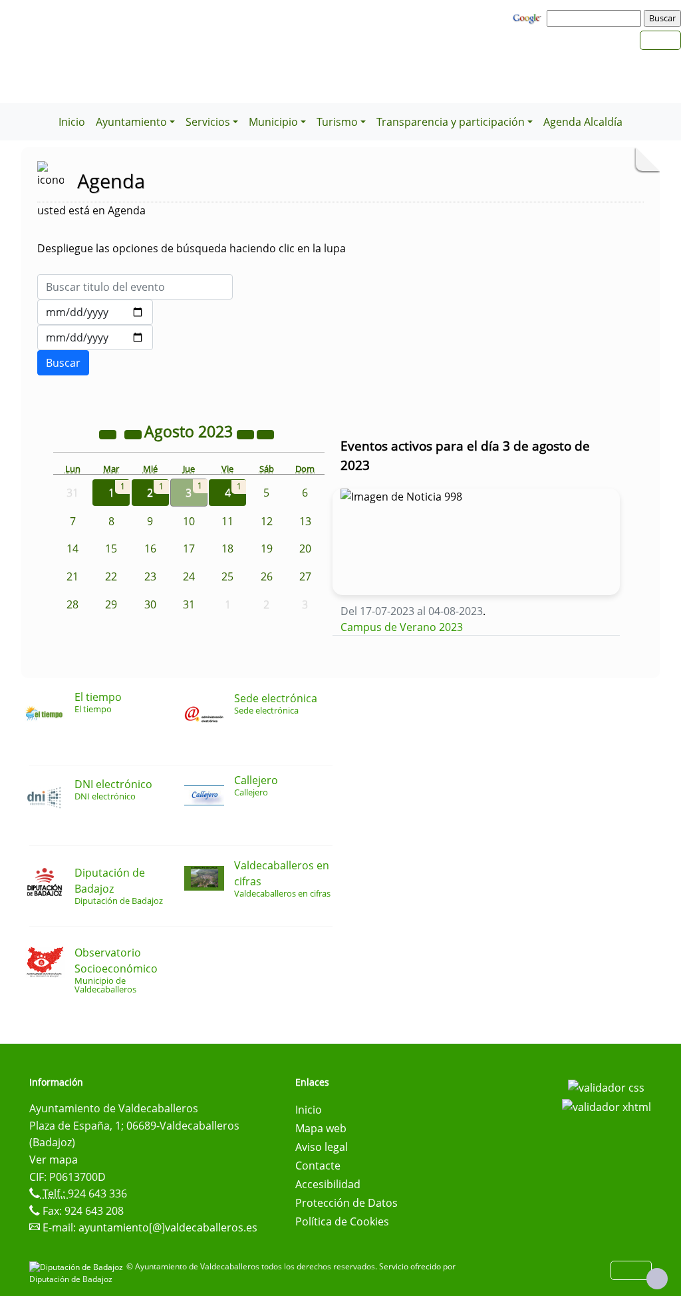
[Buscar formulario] (63, 362)
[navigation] (596, 18)
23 (150, 576)
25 (227, 576)
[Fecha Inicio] (95, 312)
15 (111, 548)
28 (72, 604)
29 (111, 604)
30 (150, 604)
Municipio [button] (273, 121)
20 (305, 548)
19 (267, 548)
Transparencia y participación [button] (450, 121)
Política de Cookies (342, 1221)
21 (72, 576)
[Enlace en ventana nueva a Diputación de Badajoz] (77, 1266)
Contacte (317, 1165)
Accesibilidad (327, 1184)
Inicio (72, 121)
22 (111, 576)
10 (189, 521)
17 (189, 548)
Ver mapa (53, 1159)
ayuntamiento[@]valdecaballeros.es (167, 1227)
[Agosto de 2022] (109, 433)
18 (227, 548)
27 (305, 576)
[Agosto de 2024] (247, 433)
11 (227, 521)
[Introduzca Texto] (135, 287)
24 (189, 576)
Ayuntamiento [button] (131, 121)
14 (72, 548)
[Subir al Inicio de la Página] (657, 1278)
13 (305, 521)
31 (189, 604)
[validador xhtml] (606, 1106)
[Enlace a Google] (529, 17)
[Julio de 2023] (134, 433)
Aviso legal (321, 1147)
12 (267, 521)
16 (150, 548)
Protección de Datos (346, 1202)
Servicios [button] (208, 121)
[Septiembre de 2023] (265, 433)
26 (267, 576)
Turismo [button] (337, 121)
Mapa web (320, 1128)
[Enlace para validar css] (606, 1086)
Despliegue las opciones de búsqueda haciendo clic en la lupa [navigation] (191, 248)
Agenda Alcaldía (582, 121)
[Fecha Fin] (95, 337)
